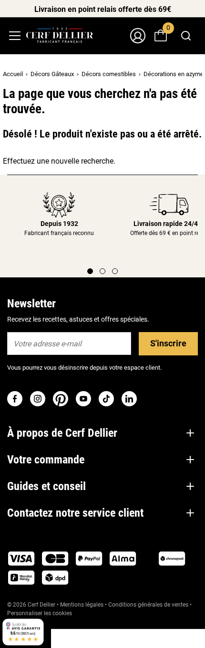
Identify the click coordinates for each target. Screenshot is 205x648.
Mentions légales (81, 604)
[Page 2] (102, 271)
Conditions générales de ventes (148, 604)
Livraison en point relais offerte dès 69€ (102, 9)
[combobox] (186, 35)
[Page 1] (90, 271)
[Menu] (14, 35)
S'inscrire (168, 343)
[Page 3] (115, 271)
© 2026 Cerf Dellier (32, 604)
